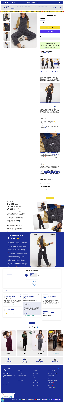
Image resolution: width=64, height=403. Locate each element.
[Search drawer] (53, 7)
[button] (42, 20)
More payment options (50, 33)
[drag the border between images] (43, 250)
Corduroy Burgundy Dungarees (8, 351)
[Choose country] (59, 2)
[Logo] (6, 7)
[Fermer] (16, 377)
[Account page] (55, 7)
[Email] (12, 2)
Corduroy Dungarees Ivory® (24, 351)
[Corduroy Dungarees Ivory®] (24, 340)
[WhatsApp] (14, 2)
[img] (6, 294)
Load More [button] (32, 323)
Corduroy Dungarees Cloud (39, 351)
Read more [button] (26, 313)
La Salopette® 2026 (14, 399)
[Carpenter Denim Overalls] (55, 340)
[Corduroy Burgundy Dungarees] (8, 340)
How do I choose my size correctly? (46, 183)
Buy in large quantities (43, 189)
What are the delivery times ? (45, 186)
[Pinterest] (8, 2)
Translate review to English (10, 304)
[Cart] (60, 7)
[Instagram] (3, 2)
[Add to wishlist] (15, 332)
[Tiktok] (10, 2)
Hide (42, 56)
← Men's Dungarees (50, 198)
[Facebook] (6, 2)
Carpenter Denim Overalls (55, 351)
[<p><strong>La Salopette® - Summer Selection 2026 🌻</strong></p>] (24, 2)
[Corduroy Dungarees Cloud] (39, 340)
